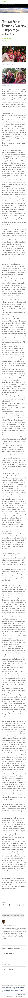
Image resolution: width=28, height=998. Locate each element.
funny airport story (15, 915)
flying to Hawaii (5, 915)
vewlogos (5, 40)
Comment (21, 981)
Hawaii (22, 915)
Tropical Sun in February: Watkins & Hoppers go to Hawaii (14, 28)
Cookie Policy (7, 991)
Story (7, 42)
